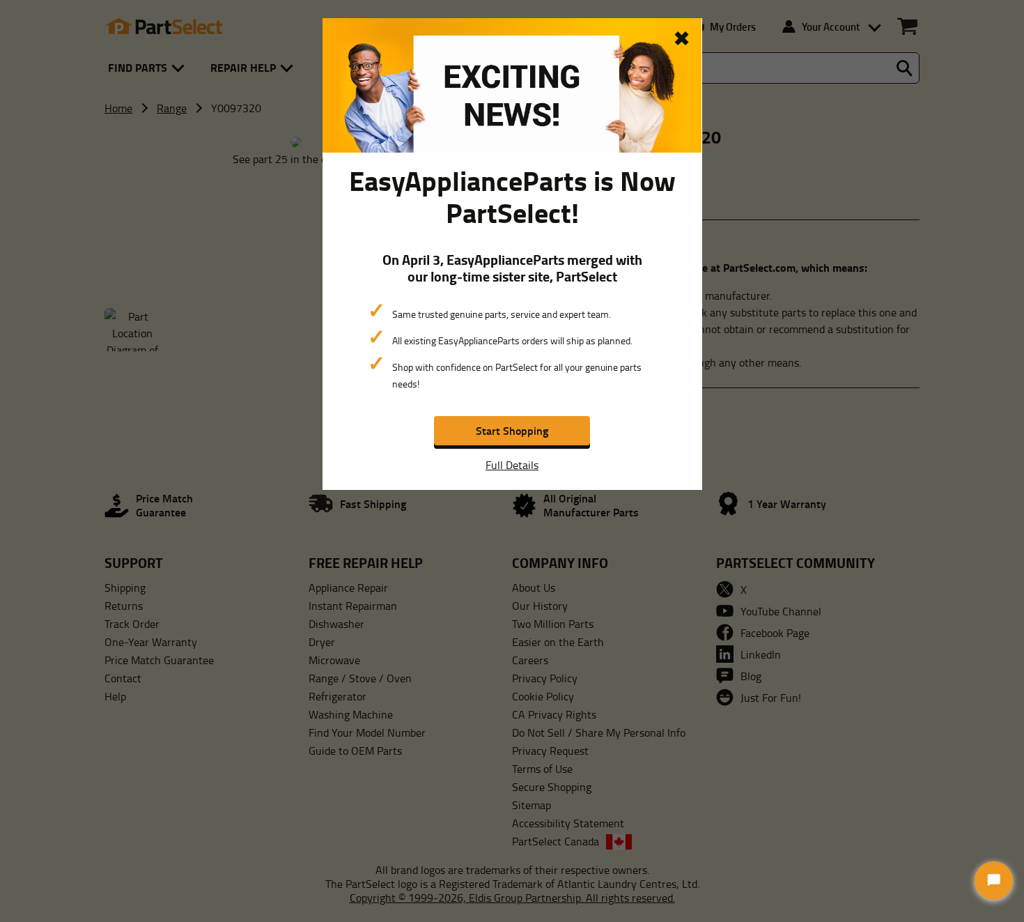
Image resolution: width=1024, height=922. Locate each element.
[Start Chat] (994, 880)
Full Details (512, 464)
